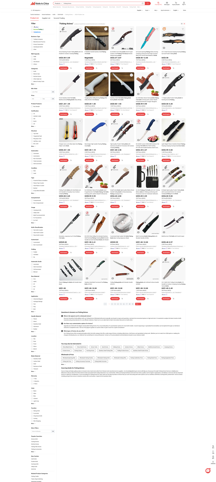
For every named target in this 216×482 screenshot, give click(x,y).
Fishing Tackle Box (80, 7)
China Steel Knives (81, 347)
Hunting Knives (90, 350)
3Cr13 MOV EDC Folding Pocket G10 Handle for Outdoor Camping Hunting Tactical (173, 284)
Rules (184, 10)
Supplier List (46, 18)
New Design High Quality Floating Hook (95, 145)
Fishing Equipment (97, 7)
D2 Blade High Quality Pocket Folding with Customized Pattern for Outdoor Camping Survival (173, 191)
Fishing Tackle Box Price (136, 358)
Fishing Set (105, 7)
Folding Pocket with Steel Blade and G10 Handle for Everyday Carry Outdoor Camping (70, 191)
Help (155, 10)
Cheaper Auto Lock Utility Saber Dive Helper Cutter (70, 145)
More (62, 364)
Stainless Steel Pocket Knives (140, 350)
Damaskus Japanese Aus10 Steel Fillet (70, 237)
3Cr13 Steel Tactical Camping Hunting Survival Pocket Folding (174, 52)
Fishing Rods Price (152, 358)
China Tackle (112, 7)
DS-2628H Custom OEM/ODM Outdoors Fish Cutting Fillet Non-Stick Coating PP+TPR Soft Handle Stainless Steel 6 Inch (147, 145)
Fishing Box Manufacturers (68, 7)
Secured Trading (59, 18)
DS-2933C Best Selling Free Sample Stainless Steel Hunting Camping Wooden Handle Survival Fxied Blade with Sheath (97, 238)
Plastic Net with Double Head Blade (70, 283)
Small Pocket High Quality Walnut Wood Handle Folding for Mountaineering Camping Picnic (122, 192)
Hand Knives (105, 347)
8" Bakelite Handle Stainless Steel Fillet (95, 52)
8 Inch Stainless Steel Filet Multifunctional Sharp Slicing (70, 98)
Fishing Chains (78, 350)
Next (137, 304)
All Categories (36, 10)
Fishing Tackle (133, 7)
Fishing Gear (125, 7)
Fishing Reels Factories (101, 361)
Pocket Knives (66, 350)
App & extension (165, 10)
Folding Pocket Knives (123, 350)
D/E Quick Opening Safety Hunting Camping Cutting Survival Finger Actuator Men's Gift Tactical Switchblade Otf (147, 53)
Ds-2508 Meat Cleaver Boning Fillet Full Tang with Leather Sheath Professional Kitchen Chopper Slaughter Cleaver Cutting (147, 99)
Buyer (146, 10)
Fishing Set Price (67, 361)
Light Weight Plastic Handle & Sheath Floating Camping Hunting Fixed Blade (173, 145)
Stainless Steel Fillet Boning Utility (120, 98)
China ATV (118, 7)
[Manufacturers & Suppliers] (39, 3)
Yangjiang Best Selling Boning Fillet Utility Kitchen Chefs (96, 98)
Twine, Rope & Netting (37, 479)
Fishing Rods (88, 7)
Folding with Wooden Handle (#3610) (121, 283)
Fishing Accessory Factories (83, 361)
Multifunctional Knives (154, 347)
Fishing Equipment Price (167, 358)
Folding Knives (116, 347)
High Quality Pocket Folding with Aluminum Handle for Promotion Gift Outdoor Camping (122, 145)
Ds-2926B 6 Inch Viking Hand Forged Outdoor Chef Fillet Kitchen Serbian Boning (121, 53)
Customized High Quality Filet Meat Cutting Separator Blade (121, 237)
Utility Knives (140, 347)
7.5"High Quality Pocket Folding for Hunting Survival (172, 98)
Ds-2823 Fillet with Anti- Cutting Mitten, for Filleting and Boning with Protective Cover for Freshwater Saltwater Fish (148, 192)
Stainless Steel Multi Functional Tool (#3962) (96, 283)
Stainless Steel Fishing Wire (106, 350)
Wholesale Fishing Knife (103, 358)
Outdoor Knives (129, 347)
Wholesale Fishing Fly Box (86, 358)
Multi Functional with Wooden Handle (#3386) (146, 237)
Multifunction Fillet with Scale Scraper (173, 236)
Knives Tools (94, 347)
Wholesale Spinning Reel (69, 358)
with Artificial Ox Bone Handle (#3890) (147, 283)
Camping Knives (168, 347)
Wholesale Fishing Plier (120, 358)
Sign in (184, 4)
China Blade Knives (68, 347)
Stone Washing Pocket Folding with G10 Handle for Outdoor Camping (71, 52)
